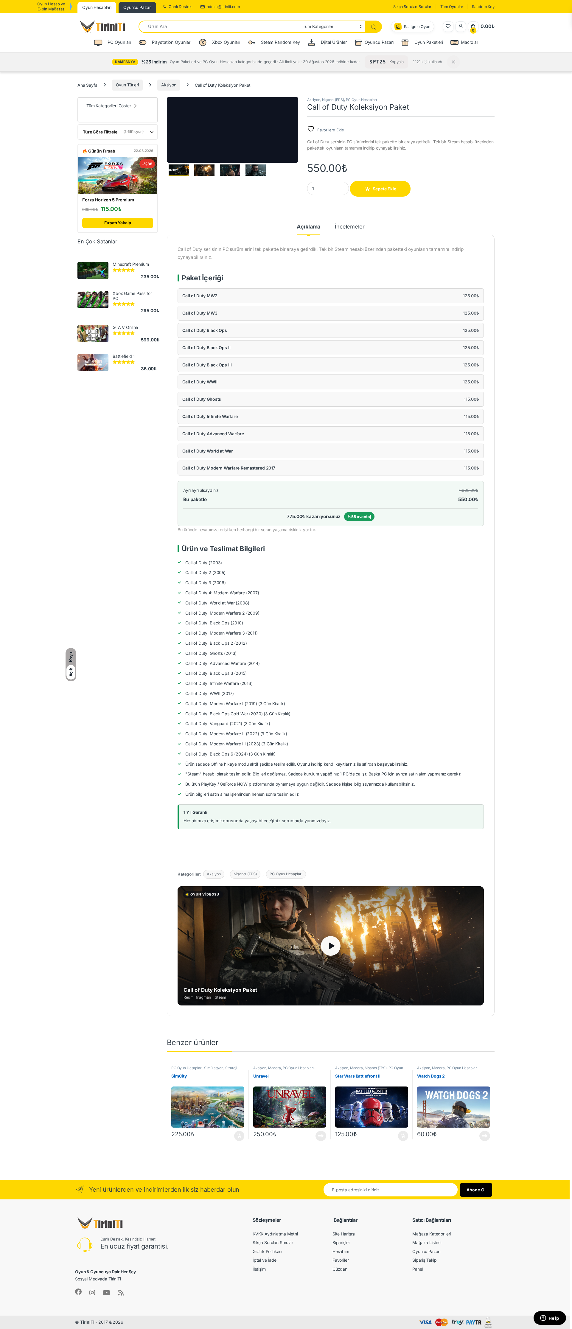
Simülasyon (213, 1068)
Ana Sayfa (87, 84)
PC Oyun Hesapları (361, 99)
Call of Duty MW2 (199, 295)
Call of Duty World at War (207, 450)
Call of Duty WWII (199, 381)
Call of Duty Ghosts (201, 399)
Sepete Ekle (384, 188)
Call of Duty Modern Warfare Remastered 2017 (228, 467)
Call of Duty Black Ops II (206, 347)
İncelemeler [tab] (349, 227)
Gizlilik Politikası (267, 1251)
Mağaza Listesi (426, 1242)
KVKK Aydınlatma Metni (275, 1233)
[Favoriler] (448, 26)
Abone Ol (476, 1189)
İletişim (259, 1269)
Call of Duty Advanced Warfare (213, 433)
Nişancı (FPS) (333, 99)
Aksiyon (168, 84)
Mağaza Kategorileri (431, 1233)
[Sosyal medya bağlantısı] (78, 1291)
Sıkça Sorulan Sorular (412, 6)
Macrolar (469, 42)
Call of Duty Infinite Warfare (210, 416)
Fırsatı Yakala (117, 222)
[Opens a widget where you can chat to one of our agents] (549, 1318)
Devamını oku (317, 1136)
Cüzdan (339, 1269)
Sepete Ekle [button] (237, 1136)
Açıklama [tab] (308, 227)
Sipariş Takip (424, 1260)
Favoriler (340, 1260)
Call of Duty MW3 (199, 312)
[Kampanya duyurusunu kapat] (453, 62)
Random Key (483, 6)
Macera (274, 1068)
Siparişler (341, 1242)
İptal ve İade (264, 1260)
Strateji (231, 1068)
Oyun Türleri (127, 84)
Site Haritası (343, 1233)
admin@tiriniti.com (223, 6)
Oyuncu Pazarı (379, 42)
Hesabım (340, 1251)
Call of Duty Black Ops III (206, 364)
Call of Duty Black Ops (204, 330)
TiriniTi (87, 1322)
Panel (417, 1269)
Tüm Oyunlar (451, 6)
